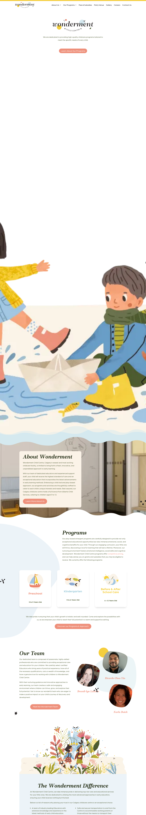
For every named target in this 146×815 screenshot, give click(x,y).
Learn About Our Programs (73, 51)
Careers (117, 5)
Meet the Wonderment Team (45, 706)
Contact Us (126, 5)
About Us (55, 5)
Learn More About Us (35, 501)
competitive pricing (115, 554)
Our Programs (69, 5)
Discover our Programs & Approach (73, 626)
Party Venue (99, 5)
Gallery (109, 5)
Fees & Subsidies (85, 5)
